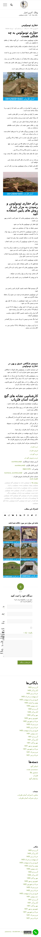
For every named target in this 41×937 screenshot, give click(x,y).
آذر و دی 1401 (33, 736)
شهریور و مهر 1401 (31, 746)
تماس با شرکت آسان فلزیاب (27, 795)
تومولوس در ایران (13, 485)
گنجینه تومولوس (14, 501)
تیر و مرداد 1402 (32, 724)
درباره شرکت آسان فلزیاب (28, 798)
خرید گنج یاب (34, 454)
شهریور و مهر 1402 (31, 718)
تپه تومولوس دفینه (26, 483)
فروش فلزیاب (33, 450)
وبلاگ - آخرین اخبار (31, 12)
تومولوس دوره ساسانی (23, 493)
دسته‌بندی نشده (32, 769)
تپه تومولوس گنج (15, 483)
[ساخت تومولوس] (11, 534)
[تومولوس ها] (11, 551)
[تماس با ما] (35, 932)
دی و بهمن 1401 (32, 733)
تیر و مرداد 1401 (32, 752)
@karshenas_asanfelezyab (13, 473)
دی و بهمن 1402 (32, 705)
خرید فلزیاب (34, 447)
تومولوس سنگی (11, 493)
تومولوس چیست (23, 485)
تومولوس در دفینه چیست (20, 488)
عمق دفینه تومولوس (25, 501)
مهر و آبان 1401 (32, 742)
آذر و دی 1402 (33, 709)
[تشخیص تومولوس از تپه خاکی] (11, 569)
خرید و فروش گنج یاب (31, 458)
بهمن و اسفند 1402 (31, 702)
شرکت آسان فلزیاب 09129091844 (22, 931)
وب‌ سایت (2, 622)
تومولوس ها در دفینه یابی (29, 498)
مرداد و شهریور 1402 (30, 721)
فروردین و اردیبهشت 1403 (28, 699)
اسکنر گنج (34, 766)
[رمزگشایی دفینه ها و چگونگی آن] (29, 534)
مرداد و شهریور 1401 (30, 749)
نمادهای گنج (18, 28)
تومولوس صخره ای (32, 495)
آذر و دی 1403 (33, 687)
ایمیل (3, 615)
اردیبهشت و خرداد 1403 (29, 696)
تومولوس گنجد (14, 495)
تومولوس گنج (22, 495)
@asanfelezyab (17, 461)
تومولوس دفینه (15, 490)
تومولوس (7, 483)
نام (3, 608)
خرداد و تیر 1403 (32, 693)
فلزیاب (35, 775)
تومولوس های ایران (15, 498)
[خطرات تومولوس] (29, 569)
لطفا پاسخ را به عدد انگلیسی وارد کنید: (2, 636)
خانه (30, 15)
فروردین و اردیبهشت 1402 (28, 730)
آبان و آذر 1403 (32, 690)
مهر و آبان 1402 (32, 715)
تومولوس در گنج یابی (26, 490)
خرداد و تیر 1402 (32, 727)
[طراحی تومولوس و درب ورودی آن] (29, 551)
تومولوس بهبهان (33, 485)
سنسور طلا (34, 772)
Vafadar (7, 28)
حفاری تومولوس (30, 25)
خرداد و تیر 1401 (32, 755)
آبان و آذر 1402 (32, 712)
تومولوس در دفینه (33, 488)
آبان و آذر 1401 (32, 739)
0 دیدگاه (26, 28)
